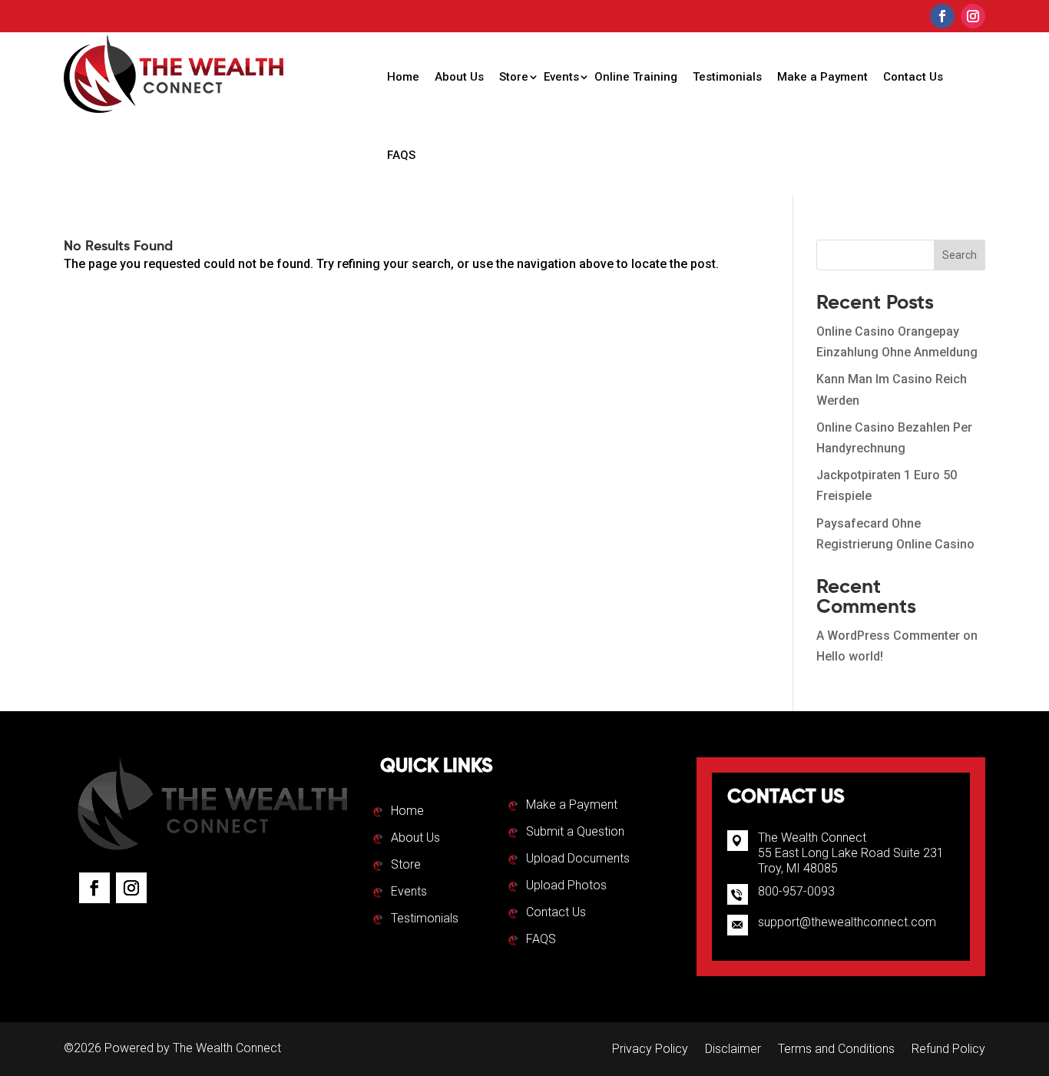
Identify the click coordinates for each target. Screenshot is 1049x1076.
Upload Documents (578, 859)
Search (959, 255)
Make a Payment (822, 77)
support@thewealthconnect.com (847, 922)
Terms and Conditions (836, 1050)
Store (513, 77)
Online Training (635, 77)
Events (561, 77)
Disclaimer (733, 1050)
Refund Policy (948, 1050)
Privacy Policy (650, 1050)
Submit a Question (575, 832)
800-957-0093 (796, 891)
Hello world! (849, 656)
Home (403, 77)
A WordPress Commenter (888, 635)
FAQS (401, 155)
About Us (459, 77)
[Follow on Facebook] (942, 16)
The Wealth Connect (227, 1048)
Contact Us (913, 77)
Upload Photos (566, 886)
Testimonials (727, 77)
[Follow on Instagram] (973, 16)
